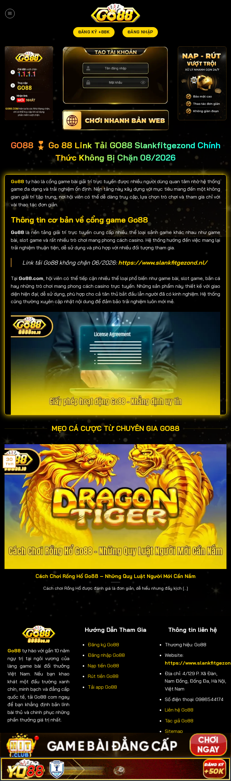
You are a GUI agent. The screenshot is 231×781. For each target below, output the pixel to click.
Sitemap (174, 731)
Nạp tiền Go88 (103, 666)
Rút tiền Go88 (103, 676)
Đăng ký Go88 (103, 644)
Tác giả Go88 (179, 721)
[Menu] (10, 13)
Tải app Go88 (102, 687)
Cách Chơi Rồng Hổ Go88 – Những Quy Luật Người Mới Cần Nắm (115, 576)
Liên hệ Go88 (179, 710)
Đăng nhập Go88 (106, 655)
